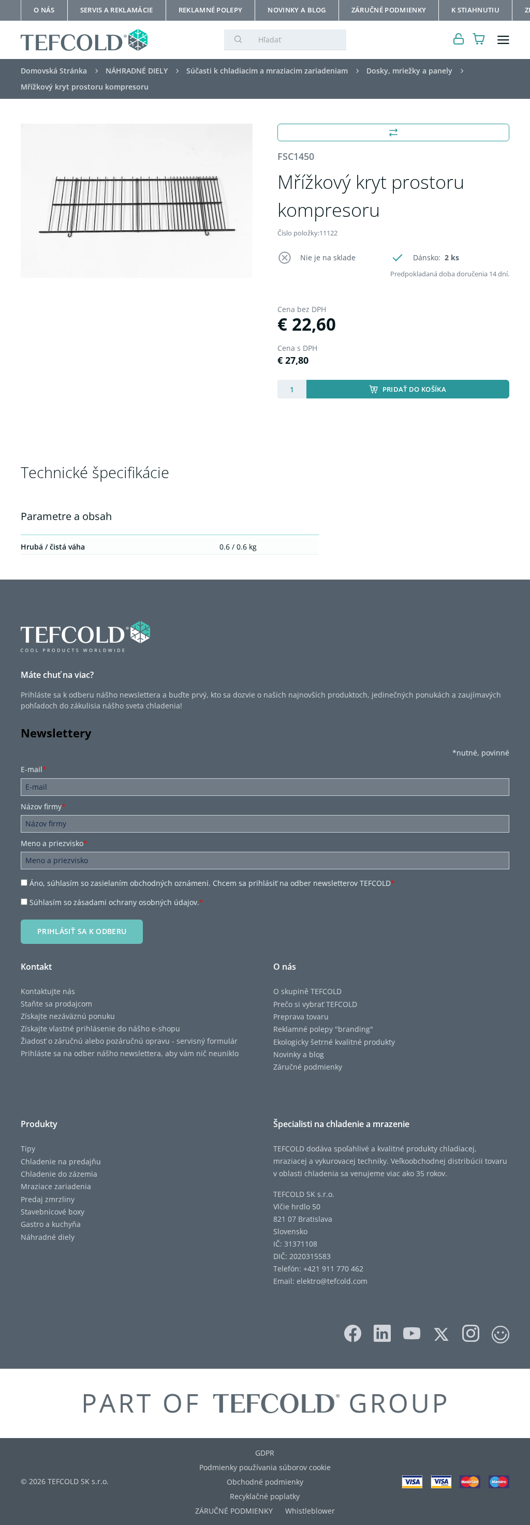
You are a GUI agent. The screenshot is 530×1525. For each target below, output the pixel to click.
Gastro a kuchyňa (51, 1224)
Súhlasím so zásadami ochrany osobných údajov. (116, 902)
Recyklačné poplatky (265, 1496)
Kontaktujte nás (48, 991)
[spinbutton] (291, 389)
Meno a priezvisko (54, 843)
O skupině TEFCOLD (307, 991)
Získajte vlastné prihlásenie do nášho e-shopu (100, 1028)
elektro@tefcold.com (332, 1281)
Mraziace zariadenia (56, 1186)
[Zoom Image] (137, 201)
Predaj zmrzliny (48, 1199)
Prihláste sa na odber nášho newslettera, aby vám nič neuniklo (130, 1053)
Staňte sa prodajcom (56, 1004)
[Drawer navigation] (503, 40)
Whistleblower (310, 1511)
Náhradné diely (48, 1237)
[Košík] (479, 40)
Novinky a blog (298, 1054)
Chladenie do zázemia (59, 1174)
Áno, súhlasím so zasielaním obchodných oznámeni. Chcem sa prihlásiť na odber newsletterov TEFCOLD (212, 883)
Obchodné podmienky (265, 1482)
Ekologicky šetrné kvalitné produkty (334, 1042)
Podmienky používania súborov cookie (265, 1467)
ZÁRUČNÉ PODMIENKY (234, 1511)
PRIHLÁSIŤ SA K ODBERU (81, 931)
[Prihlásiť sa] (459, 40)
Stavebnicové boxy (52, 1212)
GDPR (264, 1453)
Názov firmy (43, 806)
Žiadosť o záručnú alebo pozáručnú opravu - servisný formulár (129, 1041)
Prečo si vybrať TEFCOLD (315, 1004)
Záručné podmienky (307, 1067)
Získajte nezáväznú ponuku (68, 1016)
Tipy (28, 1148)
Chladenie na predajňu (61, 1161)
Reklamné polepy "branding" (323, 1029)
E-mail (34, 769)
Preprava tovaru (301, 1016)
